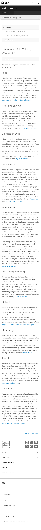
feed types (5, 100)
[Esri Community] (27, 446)
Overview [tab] (8, 27)
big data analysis (22, 159)
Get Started (6, 13)
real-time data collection (22, 100)
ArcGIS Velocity (7, 8)
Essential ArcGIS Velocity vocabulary (16, 36)
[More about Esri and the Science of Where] (6, 445)
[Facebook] (27, 442)
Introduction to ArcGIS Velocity (15, 31)
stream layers (27, 353)
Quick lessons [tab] (10, 40)
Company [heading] (5, 467)
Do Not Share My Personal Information (16, 522)
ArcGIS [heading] (4, 453)
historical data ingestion (13, 201)
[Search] (34, 3)
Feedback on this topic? (30, 433)
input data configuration (10, 383)
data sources (33, 199)
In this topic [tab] (9, 59)
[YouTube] (36, 446)
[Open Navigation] (38, 3)
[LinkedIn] (36, 442)
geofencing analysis (9, 266)
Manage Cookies (9, 516)
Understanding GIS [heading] (8, 462)
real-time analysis (30, 128)
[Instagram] (31, 446)
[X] (31, 442)
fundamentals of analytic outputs (22, 324)
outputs (4, 324)
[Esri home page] (5, 2)
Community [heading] (5, 457)
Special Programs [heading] (8, 472)
